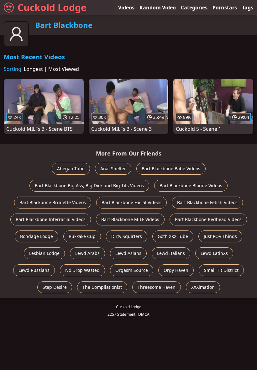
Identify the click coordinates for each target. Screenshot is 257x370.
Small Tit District (221, 270)
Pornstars (224, 7)
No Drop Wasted (82, 270)
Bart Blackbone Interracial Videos (51, 219)
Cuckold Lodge (52, 7)
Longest (33, 69)
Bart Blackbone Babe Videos (171, 169)
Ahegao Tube (71, 169)
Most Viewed (63, 69)
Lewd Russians (34, 270)
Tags (247, 7)
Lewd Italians (171, 253)
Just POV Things (220, 236)
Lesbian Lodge (44, 253)
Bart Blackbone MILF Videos (130, 219)
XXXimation (203, 287)
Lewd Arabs (87, 253)
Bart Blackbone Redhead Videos (208, 219)
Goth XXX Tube (173, 236)
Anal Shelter (113, 169)
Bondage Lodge (36, 236)
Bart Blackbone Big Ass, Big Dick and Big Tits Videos (89, 185)
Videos (126, 7)
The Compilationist (102, 287)
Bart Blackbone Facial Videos (131, 202)
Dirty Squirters (126, 236)
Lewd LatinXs (214, 253)
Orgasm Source (131, 270)
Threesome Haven (157, 287)
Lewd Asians (128, 253)
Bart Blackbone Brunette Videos (52, 202)
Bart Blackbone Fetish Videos (207, 202)
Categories (194, 7)
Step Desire (55, 287)
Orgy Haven (176, 270)
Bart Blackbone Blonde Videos (191, 185)
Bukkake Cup (82, 236)
